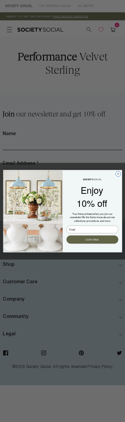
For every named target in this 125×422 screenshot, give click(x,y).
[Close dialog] (118, 173)
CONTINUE (92, 239)
